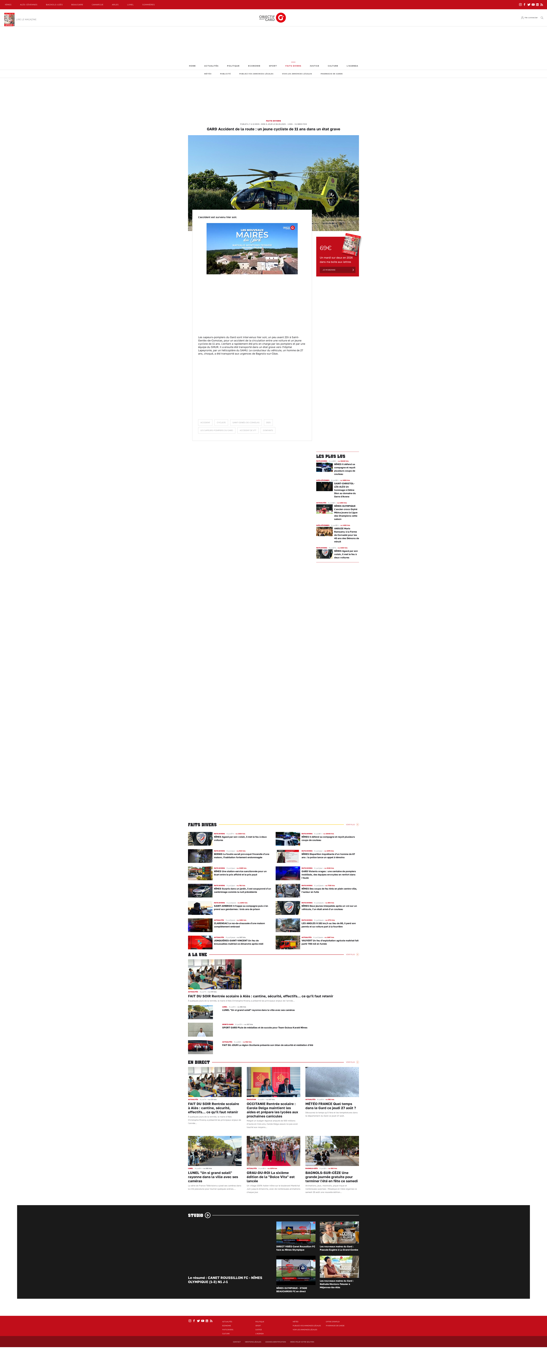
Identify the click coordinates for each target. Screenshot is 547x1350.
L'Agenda (352, 66)
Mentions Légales (253, 1342)
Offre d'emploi (333, 1322)
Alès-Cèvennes (28, 5)
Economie (254, 66)
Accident (205, 422)
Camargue (97, 5)
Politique (233, 66)
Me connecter (531, 18)
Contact (237, 1342)
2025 (268, 422)
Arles (115, 5)
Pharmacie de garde (332, 74)
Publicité (225, 74)
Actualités (211, 66)
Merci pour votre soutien (302, 1342)
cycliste (221, 422)
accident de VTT (248, 430)
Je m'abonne (329, 270)
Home (192, 66)
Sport (273, 66)
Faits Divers (293, 66)
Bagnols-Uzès (54, 5)
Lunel (130, 5)
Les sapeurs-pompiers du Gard (216, 430)
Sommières (148, 5)
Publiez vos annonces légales (256, 74)
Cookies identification (275, 1342)
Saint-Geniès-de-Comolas (246, 422)
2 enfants (268, 430)
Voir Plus (350, 825)
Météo (208, 74)
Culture (333, 66)
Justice (314, 66)
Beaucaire (77, 5)
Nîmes (8, 5)
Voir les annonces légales (297, 74)
